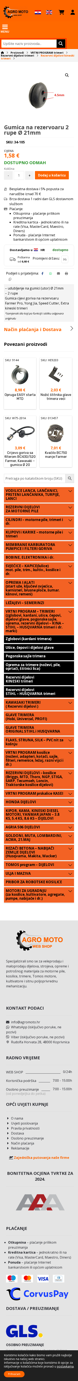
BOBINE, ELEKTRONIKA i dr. (30, 557)
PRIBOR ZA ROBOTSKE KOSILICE (34, 882)
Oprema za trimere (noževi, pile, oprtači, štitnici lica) (33, 666)
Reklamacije (20, 1148)
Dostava (17, 1133)
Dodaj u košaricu (52, 175)
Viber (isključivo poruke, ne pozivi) (37, 1037)
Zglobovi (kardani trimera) (29, 638)
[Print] (66, 273)
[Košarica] (61, 12)
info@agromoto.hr (25, 1022)
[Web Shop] (15, 12)
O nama (17, 1118)
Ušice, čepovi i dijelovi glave (30, 647)
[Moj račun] (73, 12)
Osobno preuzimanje (27, 1138)
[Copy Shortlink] (10, 279)
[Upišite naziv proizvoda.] (60, 44)
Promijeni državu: (46, 258)
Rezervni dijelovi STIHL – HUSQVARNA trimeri (30, 691)
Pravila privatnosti (25, 1128)
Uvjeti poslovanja (24, 1123)
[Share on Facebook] (43, 273)
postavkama (65, 1366)
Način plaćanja (22, 1143)
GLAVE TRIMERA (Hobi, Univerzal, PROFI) (26, 716)
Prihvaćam (14, 1374)
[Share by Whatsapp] (50, 273)
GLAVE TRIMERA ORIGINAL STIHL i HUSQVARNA (33, 729)
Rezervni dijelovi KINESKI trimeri (20, 679)
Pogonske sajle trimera (26, 656)
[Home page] (2, 52)
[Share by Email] (58, 273)
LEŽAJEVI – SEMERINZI (25, 602)
